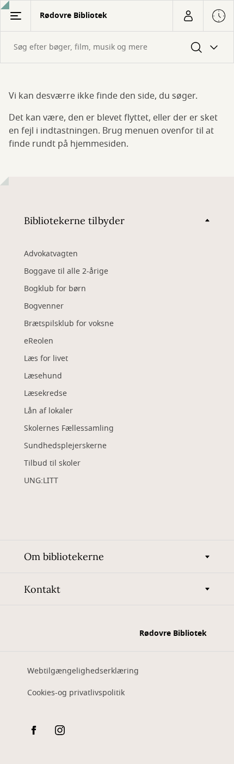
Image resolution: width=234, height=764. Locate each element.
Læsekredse (45, 393)
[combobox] (117, 47)
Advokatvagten (51, 254)
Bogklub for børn (55, 288)
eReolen (38, 341)
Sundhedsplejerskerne (65, 446)
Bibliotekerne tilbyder (74, 220)
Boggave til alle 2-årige (66, 271)
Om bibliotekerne (64, 556)
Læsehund (43, 376)
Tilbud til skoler (52, 463)
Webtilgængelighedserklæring (83, 671)
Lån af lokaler (48, 411)
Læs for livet (46, 358)
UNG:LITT (41, 480)
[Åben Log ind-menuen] (188, 16)
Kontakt (42, 589)
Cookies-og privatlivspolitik (76, 693)
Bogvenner (44, 306)
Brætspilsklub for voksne (69, 323)
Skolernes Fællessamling (69, 428)
